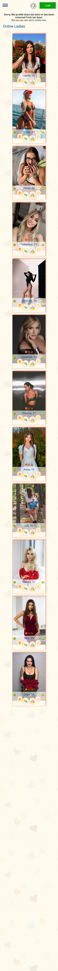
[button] (22, 71)
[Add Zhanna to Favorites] (38, 417)
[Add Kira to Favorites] (38, 642)
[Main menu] (5, 5)
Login (48, 5)
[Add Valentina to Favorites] (38, 249)
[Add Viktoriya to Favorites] (38, 305)
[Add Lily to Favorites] (38, 530)
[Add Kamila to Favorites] (38, 586)
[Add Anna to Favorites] (38, 474)
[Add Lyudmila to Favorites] (38, 361)
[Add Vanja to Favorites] (38, 136)
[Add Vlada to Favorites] (38, 80)
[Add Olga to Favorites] (38, 699)
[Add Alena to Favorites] (38, 192)
